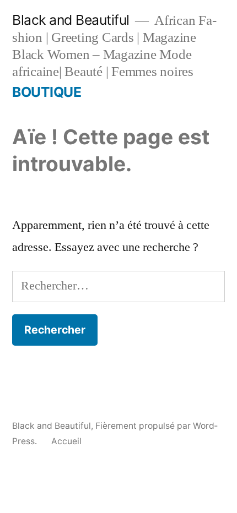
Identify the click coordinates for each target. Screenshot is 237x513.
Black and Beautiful (71, 20)
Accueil (66, 441)
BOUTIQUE (46, 92)
